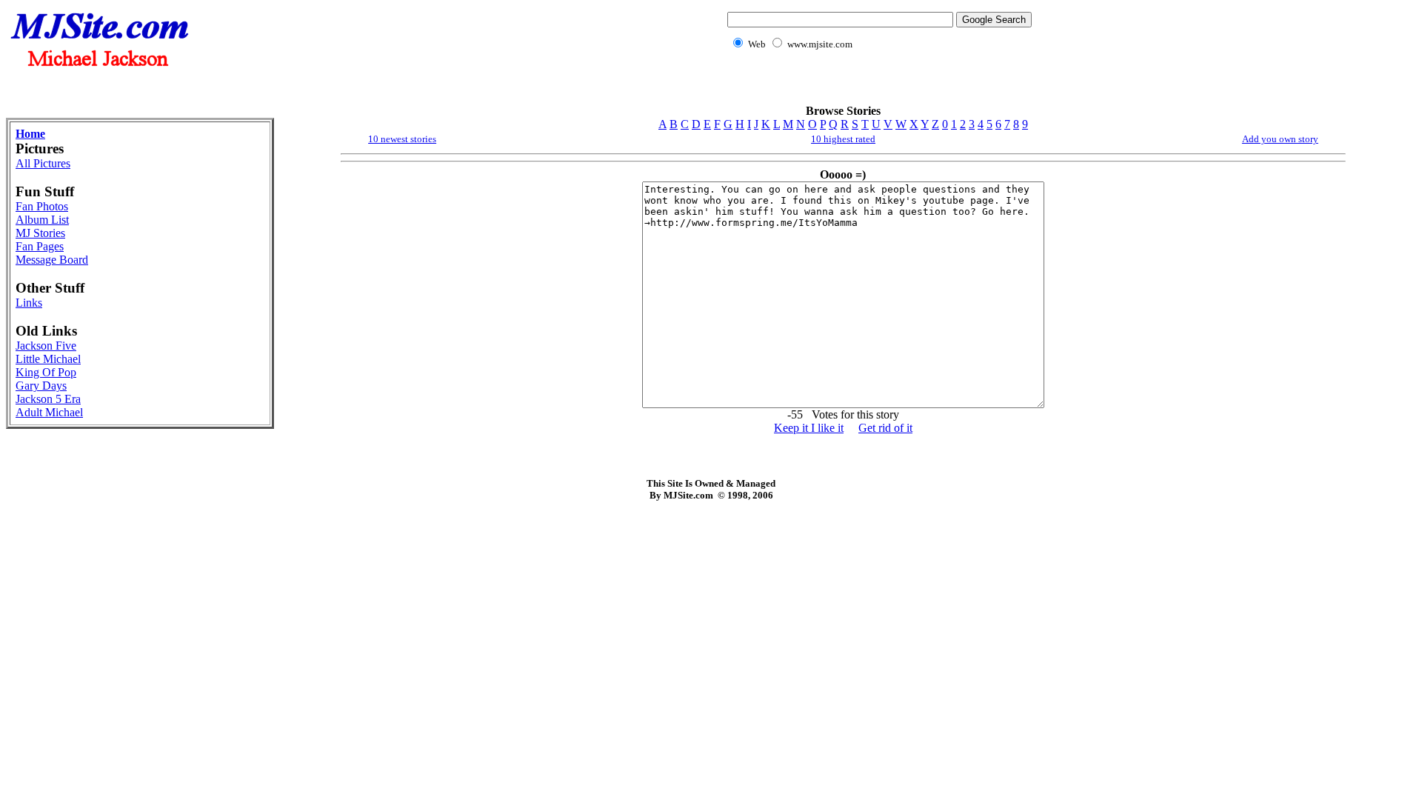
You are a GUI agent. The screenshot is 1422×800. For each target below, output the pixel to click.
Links (29, 302)
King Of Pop (46, 372)
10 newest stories (402, 138)
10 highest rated (843, 138)
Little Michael (48, 359)
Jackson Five (46, 345)
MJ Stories (40, 233)
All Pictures (43, 163)
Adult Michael (49, 412)
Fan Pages (40, 246)
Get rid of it (885, 427)
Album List (42, 219)
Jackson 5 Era (48, 399)
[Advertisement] (876, 85)
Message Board (52, 259)
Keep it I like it (809, 427)
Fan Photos (42, 206)
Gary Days (41, 385)
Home (30, 133)
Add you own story (1280, 138)
